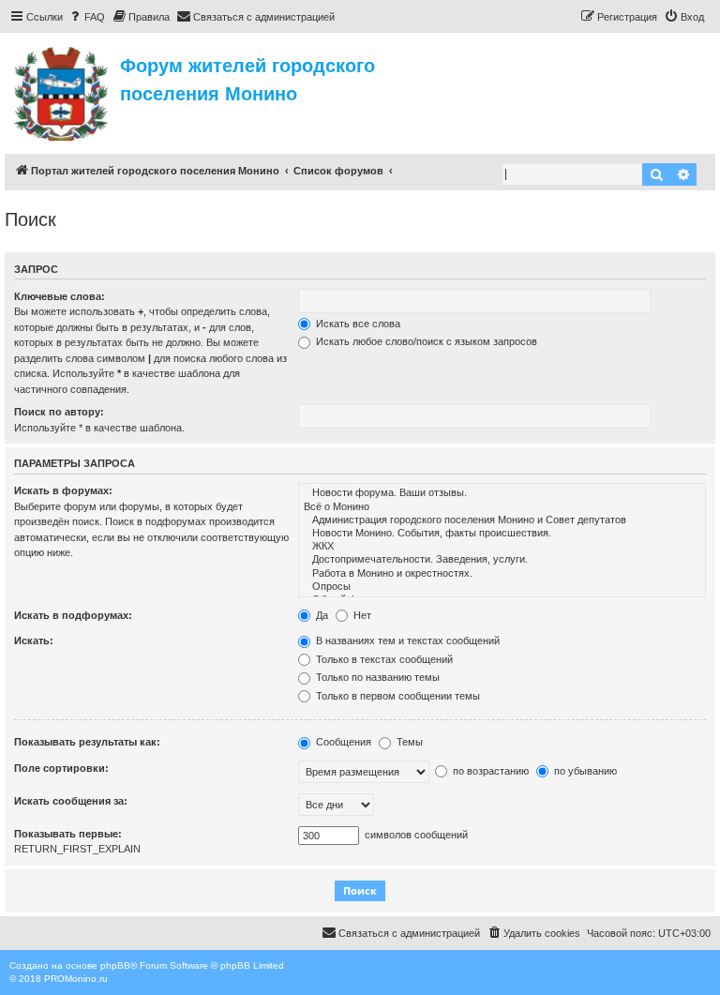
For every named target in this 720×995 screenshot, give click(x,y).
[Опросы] (502, 587)
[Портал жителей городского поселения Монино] (62, 91)
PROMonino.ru (76, 978)
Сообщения (342, 741)
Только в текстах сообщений (383, 659)
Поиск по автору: (59, 411)
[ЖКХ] (502, 546)
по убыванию (584, 770)
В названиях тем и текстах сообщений (406, 640)
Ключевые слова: (59, 296)
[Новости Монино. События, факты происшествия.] (502, 533)
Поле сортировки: (61, 768)
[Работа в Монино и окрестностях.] (502, 573)
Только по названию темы (376, 677)
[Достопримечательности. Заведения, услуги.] (502, 559)
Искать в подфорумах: (73, 615)
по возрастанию (489, 770)
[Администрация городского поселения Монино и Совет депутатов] (502, 520)
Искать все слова (356, 323)
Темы (408, 741)
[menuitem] (86, 17)
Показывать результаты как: (87, 741)
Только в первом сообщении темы (396, 695)
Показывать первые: (68, 833)
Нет (361, 615)
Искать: (33, 640)
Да (320, 615)
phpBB (115, 965)
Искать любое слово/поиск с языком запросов (425, 341)
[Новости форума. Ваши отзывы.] (502, 493)
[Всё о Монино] (502, 507)
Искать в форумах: (63, 490)
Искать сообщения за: (71, 801)
